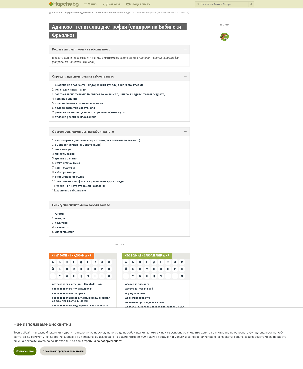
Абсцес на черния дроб (139, 288)
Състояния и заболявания (109, 12)
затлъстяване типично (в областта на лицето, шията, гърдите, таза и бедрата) (110, 94)
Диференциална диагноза (77, 12)
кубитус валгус (65, 172)
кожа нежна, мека (67, 163)
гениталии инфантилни (70, 89)
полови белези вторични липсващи (79, 103)
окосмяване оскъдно (69, 176)
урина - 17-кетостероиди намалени (80, 186)
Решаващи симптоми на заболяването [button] (81, 49)
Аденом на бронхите (137, 297)
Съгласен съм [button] (25, 350)
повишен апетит (66, 98)
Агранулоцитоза (135, 293)
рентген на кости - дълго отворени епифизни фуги (89, 112)
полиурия (61, 222)
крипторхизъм (65, 167)
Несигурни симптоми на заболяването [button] (81, 205)
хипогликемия (64, 232)
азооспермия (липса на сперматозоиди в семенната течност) (97, 140)
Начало (56, 12)
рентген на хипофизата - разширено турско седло (90, 181)
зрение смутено (66, 158)
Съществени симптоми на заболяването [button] (83, 131)
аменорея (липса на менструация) (78, 144)
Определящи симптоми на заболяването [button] (83, 76)
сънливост (62, 227)
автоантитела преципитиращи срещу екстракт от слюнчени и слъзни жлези (81, 299)
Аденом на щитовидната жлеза (144, 302)
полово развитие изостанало (75, 108)
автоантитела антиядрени (68, 293)
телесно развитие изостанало (75, 117)
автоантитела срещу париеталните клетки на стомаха (80, 307)
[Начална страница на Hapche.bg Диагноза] (64, 4)
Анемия (60, 213)
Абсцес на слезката (137, 284)
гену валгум (63, 149)
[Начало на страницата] (225, 37)
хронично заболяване (71, 190)
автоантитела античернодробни (72, 288)
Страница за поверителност (102, 341)
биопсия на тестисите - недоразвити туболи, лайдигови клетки (99, 85)
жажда (60, 218)
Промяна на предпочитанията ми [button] (63, 350)
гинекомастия (65, 154)
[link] (102, 341)
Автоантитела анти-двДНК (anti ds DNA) (77, 284)
